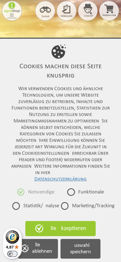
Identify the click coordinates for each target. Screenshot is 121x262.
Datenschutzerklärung (60, 179)
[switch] (12, 254)
